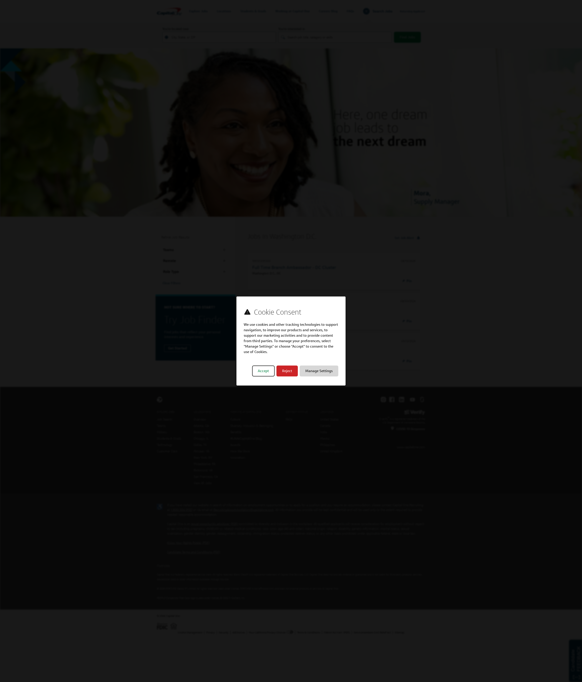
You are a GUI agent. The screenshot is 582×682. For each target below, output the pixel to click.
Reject (287, 370)
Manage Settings (319, 370)
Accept (263, 370)
